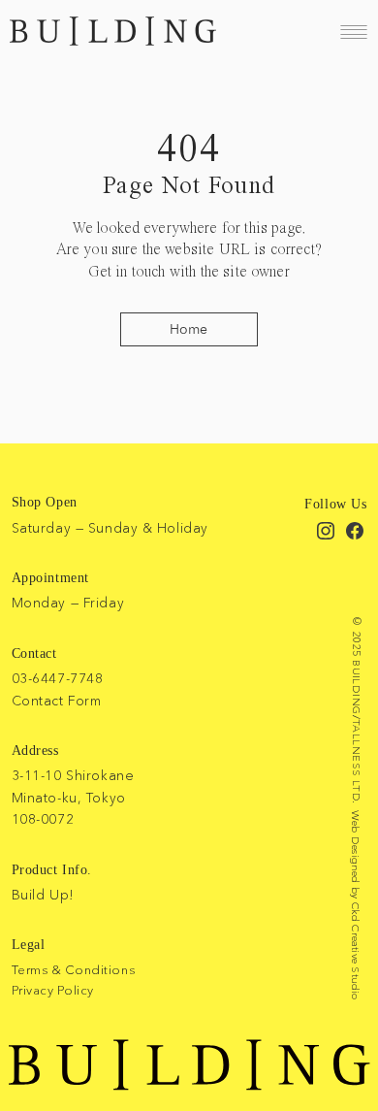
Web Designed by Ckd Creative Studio (355, 905)
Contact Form (57, 700)
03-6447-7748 (58, 678)
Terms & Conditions (73, 969)
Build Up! (43, 894)
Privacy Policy (53, 989)
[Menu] (353, 31)
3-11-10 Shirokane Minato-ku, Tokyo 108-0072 (73, 797)
